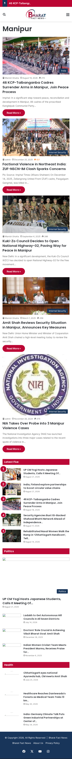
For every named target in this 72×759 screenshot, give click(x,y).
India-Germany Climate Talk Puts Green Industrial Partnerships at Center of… (43, 717)
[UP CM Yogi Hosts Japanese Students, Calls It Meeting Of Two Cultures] (12, 474)
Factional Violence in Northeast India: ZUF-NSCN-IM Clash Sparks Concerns (34, 166)
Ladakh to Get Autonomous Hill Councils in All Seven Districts (42, 617)
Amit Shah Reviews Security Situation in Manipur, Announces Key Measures (34, 325)
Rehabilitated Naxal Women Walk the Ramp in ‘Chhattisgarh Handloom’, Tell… (46, 535)
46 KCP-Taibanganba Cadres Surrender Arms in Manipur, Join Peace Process (36, 87)
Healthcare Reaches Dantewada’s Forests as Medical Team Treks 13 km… (44, 697)
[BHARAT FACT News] (36, 14)
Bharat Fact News (21, 743)
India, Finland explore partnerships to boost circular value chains (44, 486)
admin (8, 159)
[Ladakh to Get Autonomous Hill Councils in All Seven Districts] (12, 620)
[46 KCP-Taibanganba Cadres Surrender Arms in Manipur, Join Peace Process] (12, 504)
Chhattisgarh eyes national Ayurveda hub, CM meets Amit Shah (45, 674)
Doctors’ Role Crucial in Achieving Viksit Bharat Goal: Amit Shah (44, 631)
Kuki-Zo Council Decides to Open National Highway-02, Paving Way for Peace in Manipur (34, 246)
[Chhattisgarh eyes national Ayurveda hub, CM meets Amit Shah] (12, 680)
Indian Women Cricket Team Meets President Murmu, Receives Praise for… (44, 648)
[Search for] (4, 15)
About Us (38, 743)
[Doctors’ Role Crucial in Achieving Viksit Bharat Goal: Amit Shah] (12, 634)
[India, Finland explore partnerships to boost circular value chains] (12, 489)
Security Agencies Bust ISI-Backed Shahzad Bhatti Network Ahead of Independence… (44, 519)
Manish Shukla (12, 78)
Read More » (14, 112)
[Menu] (67, 15)
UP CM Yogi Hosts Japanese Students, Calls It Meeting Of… (41, 471)
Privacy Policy (53, 743)
